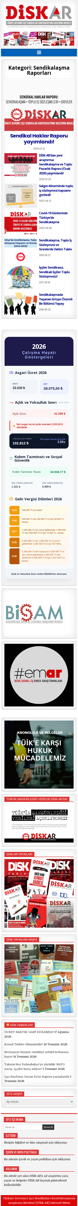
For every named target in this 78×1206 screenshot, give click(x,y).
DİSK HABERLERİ (21, 1025)
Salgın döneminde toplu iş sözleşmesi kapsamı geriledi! (56, 190)
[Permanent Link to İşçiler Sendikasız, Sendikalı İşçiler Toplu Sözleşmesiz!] (20, 277)
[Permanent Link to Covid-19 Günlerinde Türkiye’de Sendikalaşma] (20, 223)
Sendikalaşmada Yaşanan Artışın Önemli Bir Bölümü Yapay (55, 299)
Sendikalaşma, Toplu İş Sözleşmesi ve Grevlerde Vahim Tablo (55, 244)
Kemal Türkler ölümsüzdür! (23, 1044)
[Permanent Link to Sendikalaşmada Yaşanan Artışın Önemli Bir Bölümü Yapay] (20, 303)
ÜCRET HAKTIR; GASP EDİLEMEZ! (29, 1032)
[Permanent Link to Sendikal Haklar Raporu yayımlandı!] (39, 105)
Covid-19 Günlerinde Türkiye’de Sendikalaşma (53, 217)
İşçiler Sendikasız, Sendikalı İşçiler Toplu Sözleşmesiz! (54, 272)
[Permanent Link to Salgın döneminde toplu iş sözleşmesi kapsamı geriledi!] (20, 196)
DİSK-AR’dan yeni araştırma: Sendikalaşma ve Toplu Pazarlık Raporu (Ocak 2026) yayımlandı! (55, 164)
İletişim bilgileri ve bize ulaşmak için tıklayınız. (35, 1142)
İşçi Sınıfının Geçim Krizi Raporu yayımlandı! (36, 1076)
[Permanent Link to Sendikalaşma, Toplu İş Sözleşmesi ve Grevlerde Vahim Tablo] (20, 250)
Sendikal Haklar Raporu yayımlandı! (39, 138)
